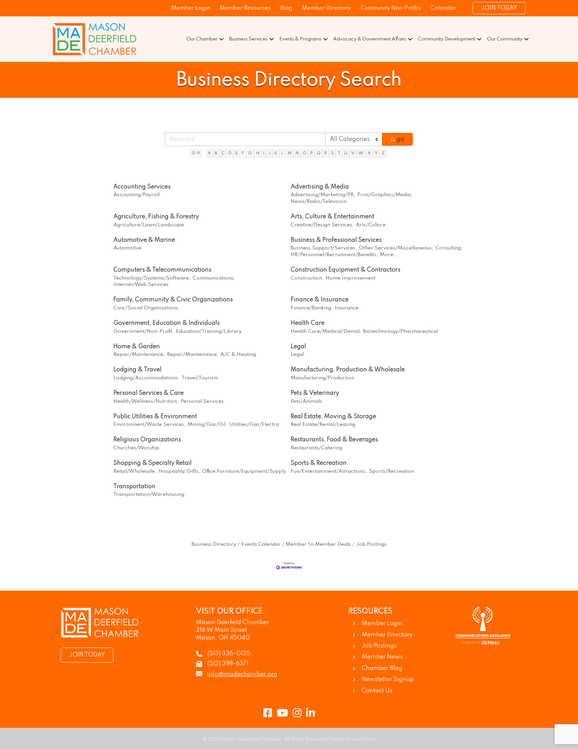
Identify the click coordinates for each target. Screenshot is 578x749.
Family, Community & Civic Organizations (173, 300)
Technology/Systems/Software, (152, 278)
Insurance (347, 308)
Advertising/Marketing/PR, (323, 195)
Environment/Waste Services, (149, 424)
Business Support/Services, (324, 248)
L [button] (282, 153)
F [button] (243, 153)
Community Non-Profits (391, 8)
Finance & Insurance (320, 300)
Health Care (307, 323)
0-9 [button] (196, 153)
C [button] (222, 153)
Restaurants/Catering (316, 448)
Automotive (127, 248)
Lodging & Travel (137, 370)
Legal (298, 347)
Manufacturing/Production (322, 378)
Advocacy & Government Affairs (369, 39)
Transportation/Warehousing (148, 494)
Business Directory (214, 544)
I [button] (263, 153)
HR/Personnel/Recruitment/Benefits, (334, 254)
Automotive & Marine (144, 240)
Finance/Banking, (312, 308)
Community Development (446, 39)
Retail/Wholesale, (135, 471)
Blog (286, 8)
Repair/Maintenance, (139, 354)
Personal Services (202, 401)
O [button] (304, 153)
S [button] (332, 153)
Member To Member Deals (318, 544)
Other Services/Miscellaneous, (396, 248)
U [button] (345, 153)
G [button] (250, 153)
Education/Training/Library (209, 331)
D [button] (229, 153)
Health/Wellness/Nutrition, (146, 401)
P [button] (311, 153)
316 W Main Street (221, 630)
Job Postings (371, 544)
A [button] (209, 153)
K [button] (276, 153)
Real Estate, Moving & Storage (333, 417)
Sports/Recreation (391, 471)
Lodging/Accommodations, (146, 378)
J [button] (269, 153)
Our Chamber (201, 39)
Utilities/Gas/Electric (254, 424)
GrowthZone (360, 739)
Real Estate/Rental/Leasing (323, 424)
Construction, (307, 278)
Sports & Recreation (319, 463)
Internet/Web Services (141, 284)
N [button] (297, 153)
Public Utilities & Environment (155, 417)
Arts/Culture (371, 225)
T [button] (339, 153)
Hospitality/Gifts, (179, 471)
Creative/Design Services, (322, 225)
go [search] (400, 139)
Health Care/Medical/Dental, (326, 331)
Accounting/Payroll (136, 195)
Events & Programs (300, 39)
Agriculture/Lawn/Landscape (148, 225)
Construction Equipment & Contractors (345, 270)
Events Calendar (261, 544)
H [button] (257, 153)
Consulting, (449, 248)
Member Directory (326, 8)
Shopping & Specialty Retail (152, 463)
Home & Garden (136, 347)
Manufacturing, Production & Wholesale (348, 370)
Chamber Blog (382, 668)
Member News (382, 657)
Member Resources (245, 8)
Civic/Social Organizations (145, 308)
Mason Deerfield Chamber (232, 622)
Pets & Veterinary (315, 393)
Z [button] (383, 153)
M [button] (290, 153)
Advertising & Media (320, 187)
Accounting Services (142, 187)
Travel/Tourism (200, 378)
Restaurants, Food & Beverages (334, 440)
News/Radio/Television (319, 201)
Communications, (214, 278)
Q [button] (318, 153)
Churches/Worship (136, 448)
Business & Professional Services (336, 240)
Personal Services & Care (148, 393)
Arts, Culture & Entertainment (332, 217)
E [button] (236, 153)
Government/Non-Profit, (143, 331)
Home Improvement (350, 278)
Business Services (248, 39)
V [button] (353, 153)
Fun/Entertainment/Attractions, (329, 471)
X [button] (369, 153)
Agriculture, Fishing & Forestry (156, 217)
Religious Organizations (147, 440)
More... (389, 254)
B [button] (216, 153)
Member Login (190, 8)
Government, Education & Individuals (166, 323)
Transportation (134, 486)
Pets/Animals (306, 401)
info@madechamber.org (242, 674)
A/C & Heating (238, 354)
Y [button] (376, 153)
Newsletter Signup (387, 679)
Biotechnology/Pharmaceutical (400, 331)
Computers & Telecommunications (162, 270)
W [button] (361, 153)
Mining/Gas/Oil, (207, 424)
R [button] (325, 153)
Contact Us (377, 691)
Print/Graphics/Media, (384, 195)
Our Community (504, 39)
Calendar (443, 8)
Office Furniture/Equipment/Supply (244, 471)
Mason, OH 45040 (223, 638)
